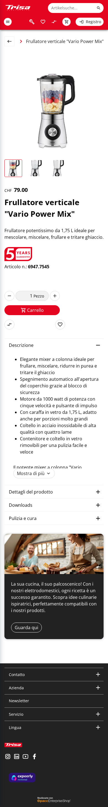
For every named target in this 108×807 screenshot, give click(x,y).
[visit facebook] (34, 757)
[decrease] (9, 296)
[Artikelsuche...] (98, 8)
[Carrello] (66, 21)
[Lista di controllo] (43, 21)
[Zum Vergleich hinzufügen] (9, 324)
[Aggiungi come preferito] (60, 324)
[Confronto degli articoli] (54, 21)
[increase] (55, 296)
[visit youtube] (25, 757)
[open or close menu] (7, 21)
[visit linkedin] (16, 757)
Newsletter (19, 700)
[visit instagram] (7, 757)
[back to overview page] (11, 41)
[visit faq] (32, 21)
